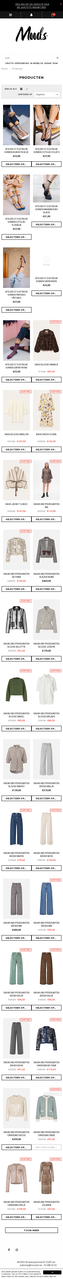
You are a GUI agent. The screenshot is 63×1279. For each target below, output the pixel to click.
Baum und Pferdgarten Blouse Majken (46, 715)
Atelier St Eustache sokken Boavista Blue (16, 150)
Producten (17, 68)
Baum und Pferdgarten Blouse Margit (16, 785)
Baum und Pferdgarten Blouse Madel (16, 715)
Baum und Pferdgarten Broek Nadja (46, 785)
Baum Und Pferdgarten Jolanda (46, 1203)
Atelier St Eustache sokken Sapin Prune (16, 366)
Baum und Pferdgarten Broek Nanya (16, 854)
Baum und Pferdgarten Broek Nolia (16, 994)
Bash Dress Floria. (46, 434)
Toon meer (31, 1230)
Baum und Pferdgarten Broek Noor (16, 1064)
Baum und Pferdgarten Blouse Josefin (46, 645)
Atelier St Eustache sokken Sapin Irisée (46, 280)
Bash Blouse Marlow (16, 434)
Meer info (53, 1276)
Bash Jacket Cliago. (17, 504)
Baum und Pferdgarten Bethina (16, 575)
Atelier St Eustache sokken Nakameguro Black (46, 209)
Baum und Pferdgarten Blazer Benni (46, 575)
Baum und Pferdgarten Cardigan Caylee (16, 1134)
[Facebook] (9, 1249)
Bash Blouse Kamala (46, 364)
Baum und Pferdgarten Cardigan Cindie (46, 1134)
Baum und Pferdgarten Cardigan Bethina (46, 1064)
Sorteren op (25, 94)
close (60, 4)
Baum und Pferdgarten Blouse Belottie (16, 645)
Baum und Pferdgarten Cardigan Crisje (16, 1203)
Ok (52, 1272)
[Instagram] (17, 1249)
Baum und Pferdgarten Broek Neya (46, 854)
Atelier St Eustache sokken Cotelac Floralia (16, 222)
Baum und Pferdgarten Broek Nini (46, 924)
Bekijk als (11, 89)
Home (4, 68)
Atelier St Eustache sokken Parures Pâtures (16, 294)
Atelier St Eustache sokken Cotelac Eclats (46, 150)
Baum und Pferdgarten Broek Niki (16, 924)
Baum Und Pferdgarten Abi (46, 505)
